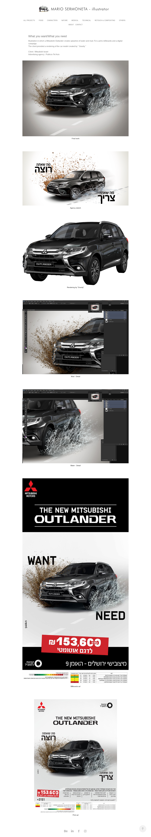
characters (52, 20)
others (122, 20)
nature (64, 20)
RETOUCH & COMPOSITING (105, 20)
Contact (79, 25)
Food (41, 20)
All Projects (29, 20)
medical (74, 20)
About (71, 25)
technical (86, 20)
